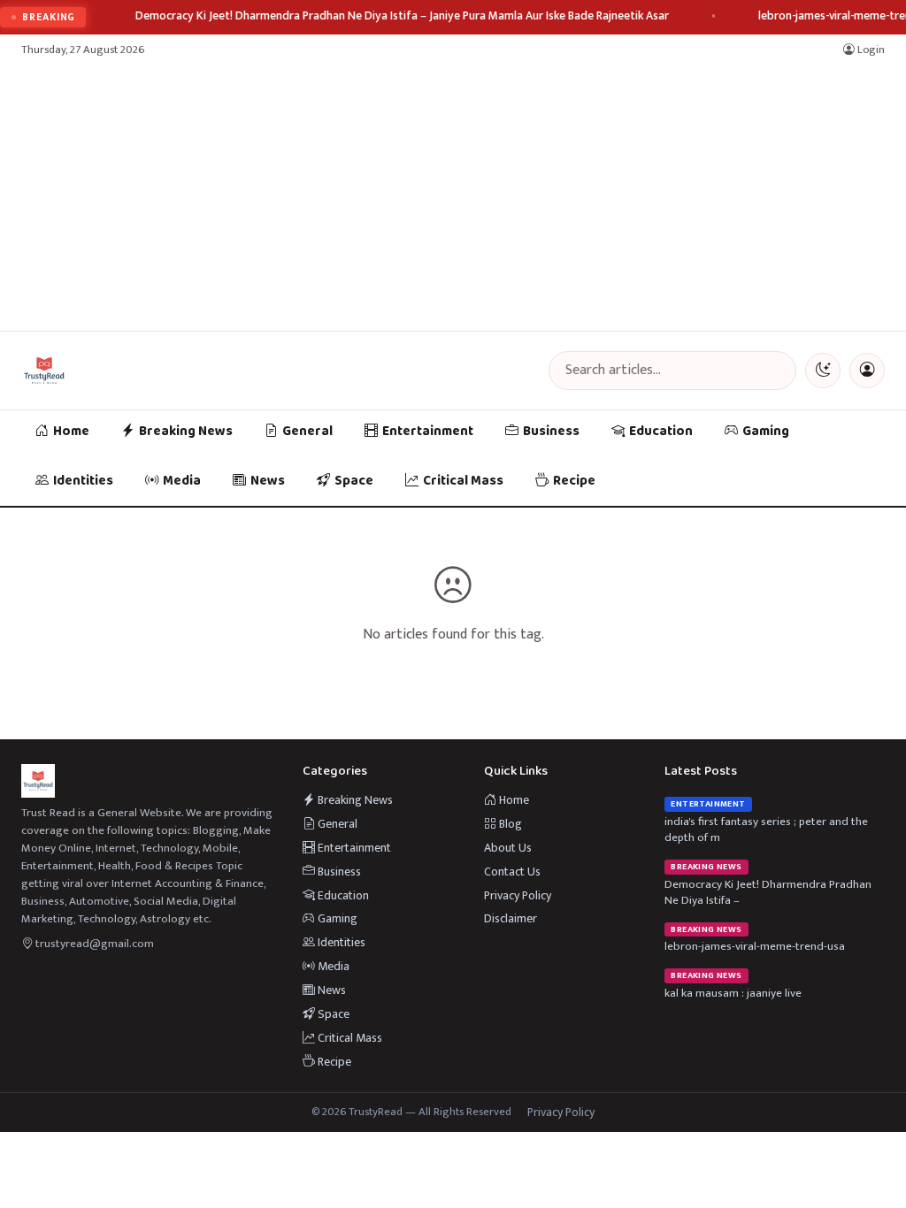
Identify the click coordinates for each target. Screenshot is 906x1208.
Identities (83, 481)
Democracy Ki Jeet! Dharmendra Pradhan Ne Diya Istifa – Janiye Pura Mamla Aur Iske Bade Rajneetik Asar (402, 16)
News (267, 481)
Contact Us (512, 871)
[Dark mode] (823, 370)
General (307, 431)
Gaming (765, 431)
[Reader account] (867, 370)
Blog (509, 824)
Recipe (574, 481)
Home (71, 431)
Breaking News (186, 431)
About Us (508, 847)
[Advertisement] (453, 198)
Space (353, 481)
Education (661, 431)
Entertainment (427, 431)
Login (870, 50)
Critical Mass (463, 481)
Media (182, 481)
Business (551, 431)
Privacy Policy (517, 895)
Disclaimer (510, 918)
